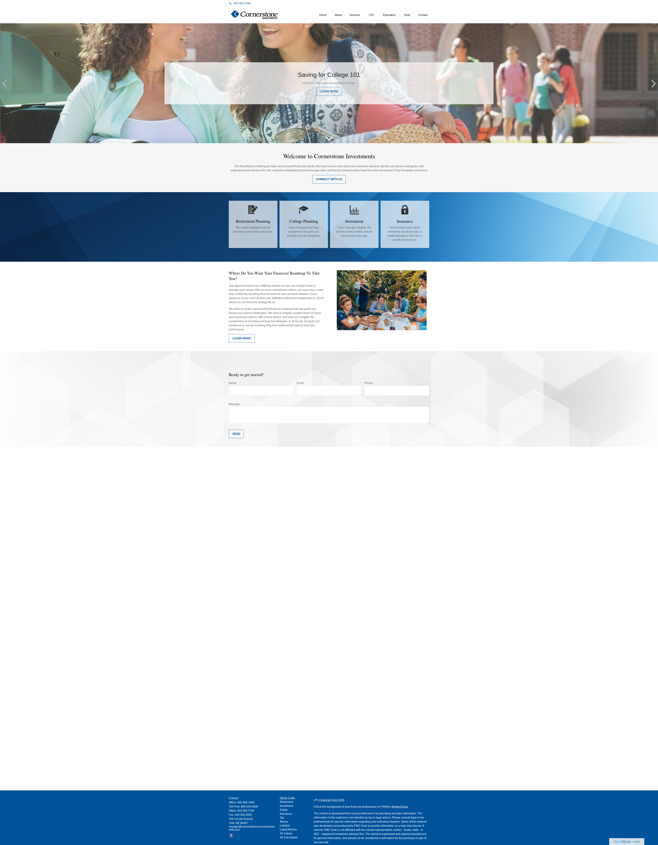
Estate (284, 809)
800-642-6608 (249, 806)
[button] (323, 15)
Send (236, 433)
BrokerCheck (400, 806)
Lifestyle (285, 825)
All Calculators (289, 837)
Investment (286, 805)
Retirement (286, 801)
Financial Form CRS (331, 800)
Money (284, 821)
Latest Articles (288, 829)
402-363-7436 (242, 3)
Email (300, 383)
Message (234, 404)
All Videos (286, 833)
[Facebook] (425, 3)
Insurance (286, 813)
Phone (369, 383)
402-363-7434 (245, 810)
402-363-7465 (245, 802)
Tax (282, 817)
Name (232, 383)
